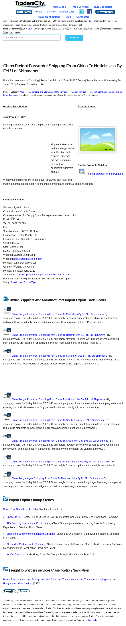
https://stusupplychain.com (27, 259)
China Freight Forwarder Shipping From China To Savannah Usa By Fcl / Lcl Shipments (59, 355)
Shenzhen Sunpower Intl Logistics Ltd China (31, 533)
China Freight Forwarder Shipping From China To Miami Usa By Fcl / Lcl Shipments (57, 314)
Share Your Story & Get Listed (19, 509)
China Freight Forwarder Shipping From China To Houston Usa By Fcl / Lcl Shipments (58, 335)
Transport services (72, 579)
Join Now (50, 11)
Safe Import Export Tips (23, 282)
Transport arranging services (99, 579)
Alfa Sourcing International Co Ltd (25, 523)
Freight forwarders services (18, 583)
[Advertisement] (63, 51)
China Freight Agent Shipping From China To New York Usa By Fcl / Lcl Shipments (57, 478)
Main (6, 579)
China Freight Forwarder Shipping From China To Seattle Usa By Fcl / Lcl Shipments (58, 420)
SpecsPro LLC (15, 517)
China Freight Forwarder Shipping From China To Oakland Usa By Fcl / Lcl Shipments (58, 399)
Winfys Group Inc (16, 554)
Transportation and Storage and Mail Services (35, 579)
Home (38, 11)
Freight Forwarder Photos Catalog (104, 174)
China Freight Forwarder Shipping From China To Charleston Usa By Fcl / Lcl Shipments (60, 440)
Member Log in (67, 11)
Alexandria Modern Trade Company (26, 544)
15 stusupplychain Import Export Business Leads (43, 274)
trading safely (91, 620)
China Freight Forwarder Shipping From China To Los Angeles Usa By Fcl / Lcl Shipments (61, 461)
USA (30, 29)
